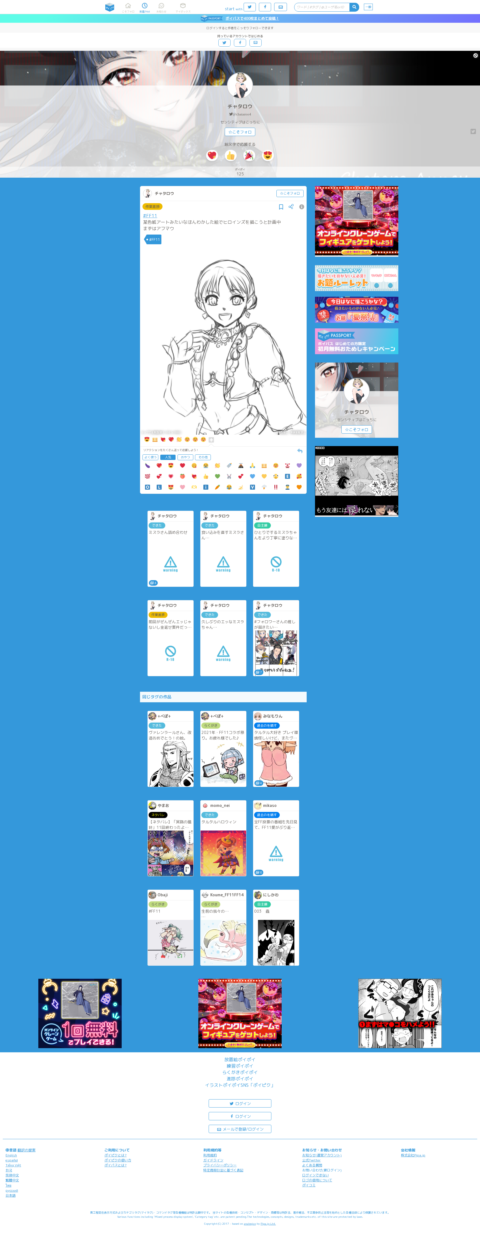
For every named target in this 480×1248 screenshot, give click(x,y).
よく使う (150, 457)
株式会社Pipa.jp (413, 1155)
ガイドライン (213, 1160)
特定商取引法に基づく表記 (223, 1170)
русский (12, 1190)
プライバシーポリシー (220, 1165)
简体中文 (12, 1175)
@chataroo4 (242, 114)
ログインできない (315, 1175)
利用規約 (210, 1155)
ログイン (242, 1103)
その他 (203, 457)
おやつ (185, 457)
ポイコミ (309, 1185)
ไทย (8, 1185)
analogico (250, 1224)
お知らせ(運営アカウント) (322, 1155)
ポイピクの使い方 (117, 1160)
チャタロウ (240, 106)
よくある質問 (312, 1165)
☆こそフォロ (240, 132)
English (11, 1155)
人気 (168, 457)
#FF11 (150, 216)
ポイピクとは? (115, 1155)
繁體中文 (12, 1180)
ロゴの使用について (317, 1180)
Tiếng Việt (13, 1165)
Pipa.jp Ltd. (268, 1224)
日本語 (11, 1195)
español (12, 1160)
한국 (9, 1170)
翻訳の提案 (27, 1150)
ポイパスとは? (115, 1165)
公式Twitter (311, 1160)
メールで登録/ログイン (243, 1129)
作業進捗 (152, 206)
